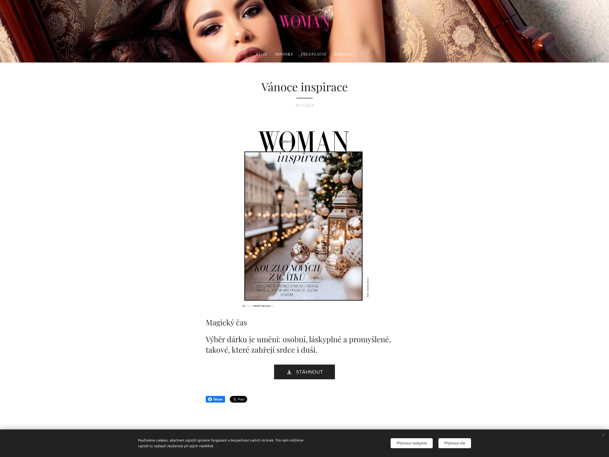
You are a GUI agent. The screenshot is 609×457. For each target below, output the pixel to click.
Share (218, 399)
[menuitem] (263, 54)
